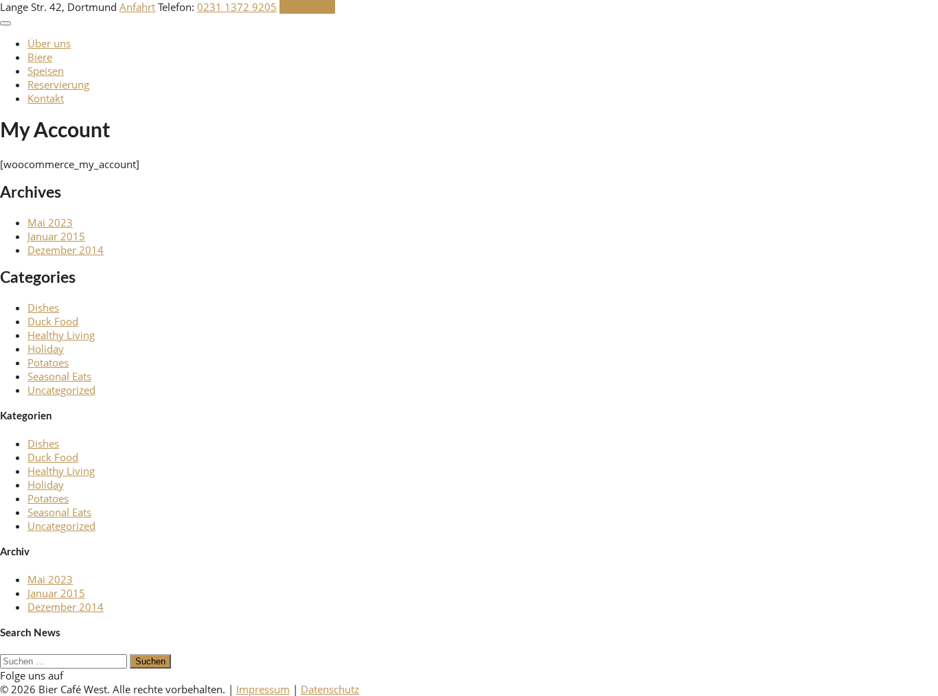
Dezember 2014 (65, 250)
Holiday (45, 349)
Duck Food (52, 321)
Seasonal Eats (59, 376)
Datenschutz (330, 689)
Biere (39, 57)
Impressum (263, 689)
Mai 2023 (50, 222)
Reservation (307, 7)
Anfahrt (137, 7)
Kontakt (45, 98)
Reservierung (58, 84)
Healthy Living (61, 335)
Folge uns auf (31, 675)
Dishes (43, 307)
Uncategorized (61, 390)
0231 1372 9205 (237, 7)
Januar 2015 (56, 236)
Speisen (45, 71)
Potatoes (48, 362)
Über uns (49, 43)
